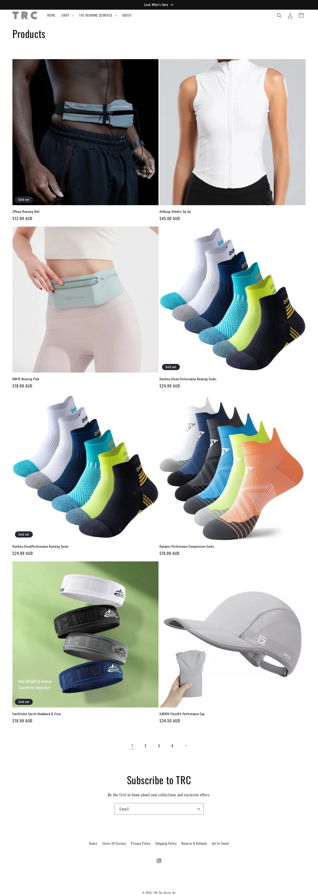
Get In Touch (220, 843)
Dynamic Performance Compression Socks (186, 546)
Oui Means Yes (167, 893)
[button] (67, 15)
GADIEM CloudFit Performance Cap (182, 714)
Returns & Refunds (194, 843)
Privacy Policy (140, 843)
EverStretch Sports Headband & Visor (36, 714)
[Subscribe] (198, 809)
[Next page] (185, 745)
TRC (155, 893)
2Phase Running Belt (26, 211)
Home (93, 843)
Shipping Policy (165, 843)
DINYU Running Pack (26, 379)
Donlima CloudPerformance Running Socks (40, 546)
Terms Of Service (114, 843)
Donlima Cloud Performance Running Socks (187, 379)
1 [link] (132, 745)
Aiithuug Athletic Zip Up (175, 211)
